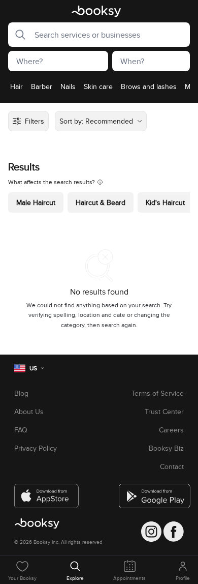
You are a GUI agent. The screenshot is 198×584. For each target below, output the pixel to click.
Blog (21, 393)
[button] (17, 34)
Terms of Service (157, 393)
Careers (171, 430)
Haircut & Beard (100, 202)
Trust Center (164, 411)
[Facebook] (173, 531)
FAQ (20, 430)
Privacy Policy (35, 448)
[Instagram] (151, 531)
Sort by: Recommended (96, 121)
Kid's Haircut (165, 202)
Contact (172, 466)
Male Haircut (35, 202)
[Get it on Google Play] (151, 492)
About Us (29, 411)
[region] (99, 89)
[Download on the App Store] (46, 492)
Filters (34, 121)
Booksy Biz (166, 448)
